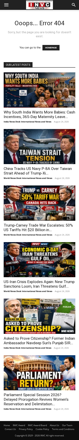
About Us (54, 425)
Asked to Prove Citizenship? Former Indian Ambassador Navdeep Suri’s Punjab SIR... (39, 340)
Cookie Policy (42, 429)
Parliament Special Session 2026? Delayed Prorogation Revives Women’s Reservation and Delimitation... (36, 399)
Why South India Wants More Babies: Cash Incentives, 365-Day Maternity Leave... (39, 114)
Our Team (67, 425)
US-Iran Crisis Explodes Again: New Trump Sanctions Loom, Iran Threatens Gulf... (39, 284)
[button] (6, 5)
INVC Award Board (37, 425)
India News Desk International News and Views (27, 121)
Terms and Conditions (63, 429)
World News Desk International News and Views (28, 178)
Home (7, 425)
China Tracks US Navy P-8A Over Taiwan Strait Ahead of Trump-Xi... (38, 170)
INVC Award (19, 425)
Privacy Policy (26, 429)
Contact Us (10, 429)
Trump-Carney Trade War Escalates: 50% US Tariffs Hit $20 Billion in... (38, 227)
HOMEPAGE (51, 47)
